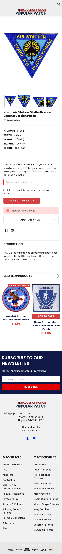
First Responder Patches (42, 476)
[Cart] (58, 3)
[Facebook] (6, 230)
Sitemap (7, 528)
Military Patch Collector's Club (12, 487)
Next (57, 276)
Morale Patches (42, 514)
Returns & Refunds (13, 504)
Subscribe (8, 523)
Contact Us (9, 480)
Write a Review (11, 120)
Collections (40, 464)
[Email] (12, 230)
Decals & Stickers (43, 530)
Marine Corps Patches (46, 504)
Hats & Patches (42, 469)
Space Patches (42, 519)
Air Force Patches (44, 488)
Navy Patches (41, 509)
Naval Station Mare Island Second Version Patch (46, 326)
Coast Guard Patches (46, 499)
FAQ (5, 469)
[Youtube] (34, 438)
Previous (50, 276)
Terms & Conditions (14, 518)
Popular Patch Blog (13, 493)
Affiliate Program (12, 464)
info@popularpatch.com (17, 413)
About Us (8, 475)
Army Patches (42, 493)
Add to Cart (46, 316)
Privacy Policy (10, 499)
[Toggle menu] (4, 4)
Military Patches (43, 483)
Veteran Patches (43, 524)
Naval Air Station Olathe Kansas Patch (16, 318)
